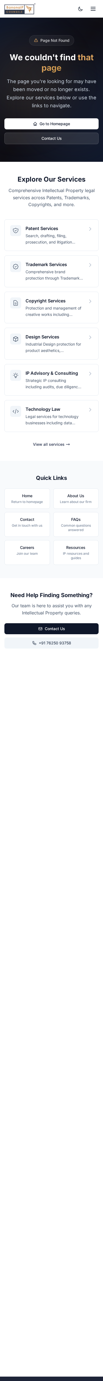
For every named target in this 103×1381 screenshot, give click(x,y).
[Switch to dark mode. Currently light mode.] (80, 9)
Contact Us (51, 138)
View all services (49, 444)
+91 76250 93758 (55, 643)
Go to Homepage (55, 123)
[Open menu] (93, 8)
